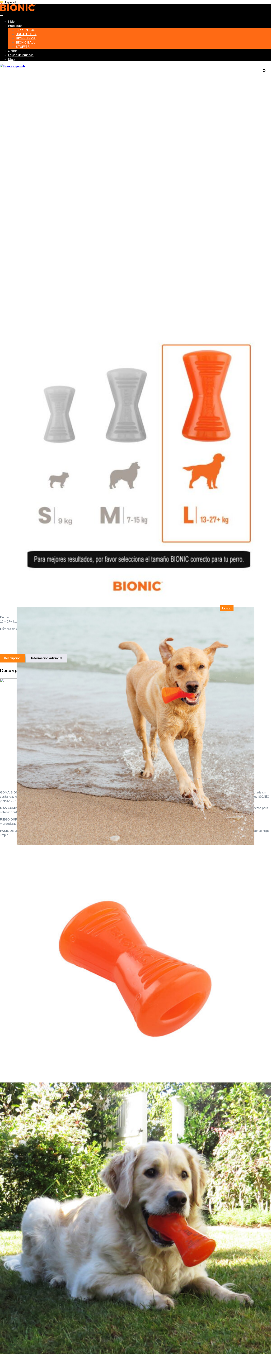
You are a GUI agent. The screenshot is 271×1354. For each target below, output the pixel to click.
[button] (264, 71)
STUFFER (23, 47)
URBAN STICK (26, 34)
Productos (15, 26)
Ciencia (12, 51)
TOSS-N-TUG (25, 30)
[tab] (46, 658)
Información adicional (46, 658)
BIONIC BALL (25, 42)
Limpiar (226, 608)
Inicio (11, 21)
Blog (11, 59)
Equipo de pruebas (21, 55)
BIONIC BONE (26, 38)
